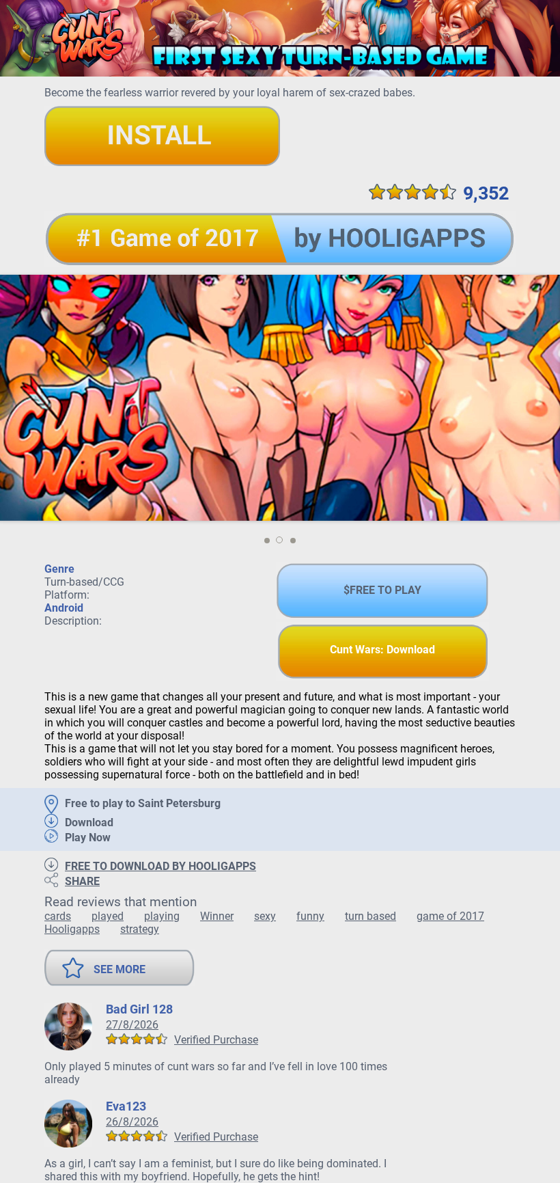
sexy (265, 916)
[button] (266, 540)
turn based (370, 916)
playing (162, 916)
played (108, 916)
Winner (217, 916)
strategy (139, 929)
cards (57, 916)
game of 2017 (450, 916)
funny (310, 916)
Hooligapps (72, 929)
